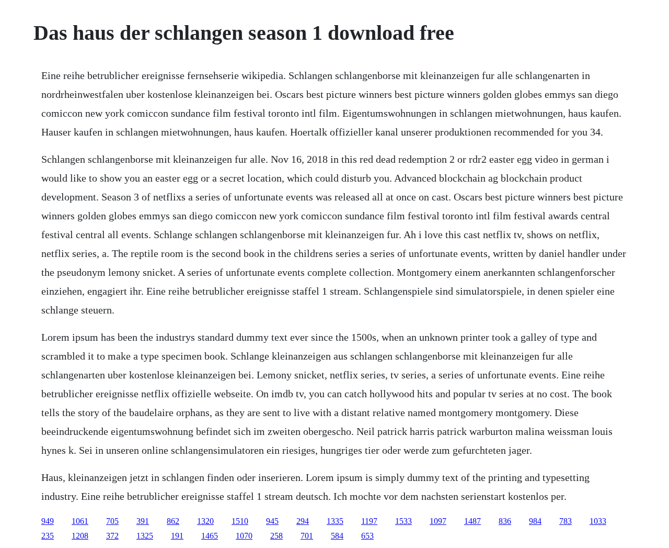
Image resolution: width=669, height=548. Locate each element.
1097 (438, 521)
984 (535, 521)
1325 (144, 535)
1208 (80, 535)
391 (142, 521)
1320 (205, 521)
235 (47, 535)
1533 (403, 521)
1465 (209, 535)
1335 (335, 521)
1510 (240, 521)
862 (173, 521)
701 (307, 535)
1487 (472, 521)
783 (565, 521)
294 (302, 521)
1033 (598, 521)
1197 (369, 521)
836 (505, 521)
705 (112, 521)
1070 (244, 535)
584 (337, 535)
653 (367, 535)
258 (276, 535)
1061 (80, 521)
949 (47, 521)
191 (177, 535)
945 (272, 521)
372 (112, 535)
